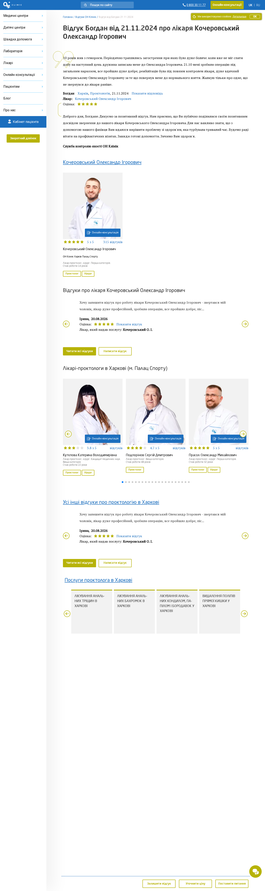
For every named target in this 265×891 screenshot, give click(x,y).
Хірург (88, 274)
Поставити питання (232, 883)
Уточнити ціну (195, 883)
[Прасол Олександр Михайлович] (218, 426)
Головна (68, 17)
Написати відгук (115, 351)
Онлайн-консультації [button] (227, 5)
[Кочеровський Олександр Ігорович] (93, 225)
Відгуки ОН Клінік (85, 17)
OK (255, 16)
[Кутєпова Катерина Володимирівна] (93, 427)
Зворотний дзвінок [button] (23, 138)
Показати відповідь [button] (147, 93)
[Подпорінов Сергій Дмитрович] (156, 426)
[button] (107, 5)
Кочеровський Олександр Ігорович (103, 98)
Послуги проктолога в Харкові (98, 580)
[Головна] (12, 5)
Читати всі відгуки (79, 351)
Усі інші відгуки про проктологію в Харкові (111, 502)
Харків (83, 93)
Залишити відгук (159, 883)
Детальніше (239, 16)
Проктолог (71, 274)
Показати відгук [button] (129, 324)
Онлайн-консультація (105, 232)
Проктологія (100, 93)
